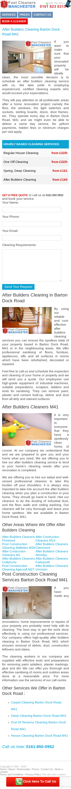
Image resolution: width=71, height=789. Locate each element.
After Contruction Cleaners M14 (47, 538)
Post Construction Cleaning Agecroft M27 (18, 567)
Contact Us (42, 14)
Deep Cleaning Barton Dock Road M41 (39, 715)
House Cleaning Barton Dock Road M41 (39, 735)
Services (9, 14)
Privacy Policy (33, 774)
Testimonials (23, 769)
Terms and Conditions (11, 774)
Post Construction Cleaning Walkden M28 (18, 545)
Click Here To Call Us (39, 781)
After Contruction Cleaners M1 (14, 553)
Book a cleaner (14, 21)
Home (3, 769)
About (11, 769)
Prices (25, 14)
